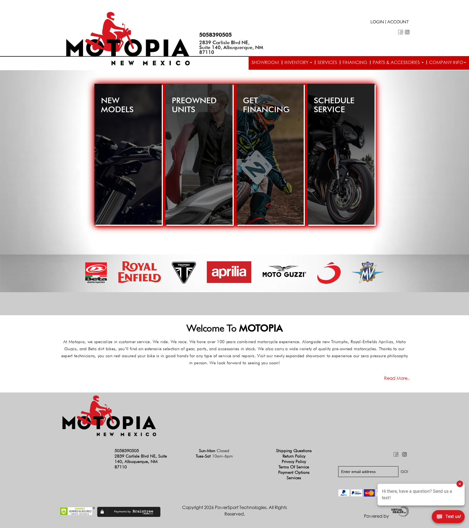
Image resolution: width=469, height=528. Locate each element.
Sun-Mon (214, 450)
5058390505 (215, 34)
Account (398, 22)
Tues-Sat (214, 456)
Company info (446, 62)
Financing (355, 62)
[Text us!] (448, 517)
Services (327, 62)
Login (377, 22)
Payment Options (293, 472)
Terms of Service (293, 466)
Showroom (265, 62)
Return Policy (294, 456)
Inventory (296, 62)
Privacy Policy (294, 461)
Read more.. (397, 378)
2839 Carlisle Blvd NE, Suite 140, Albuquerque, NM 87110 (231, 47)
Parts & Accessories (397, 62)
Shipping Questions (294, 450)
